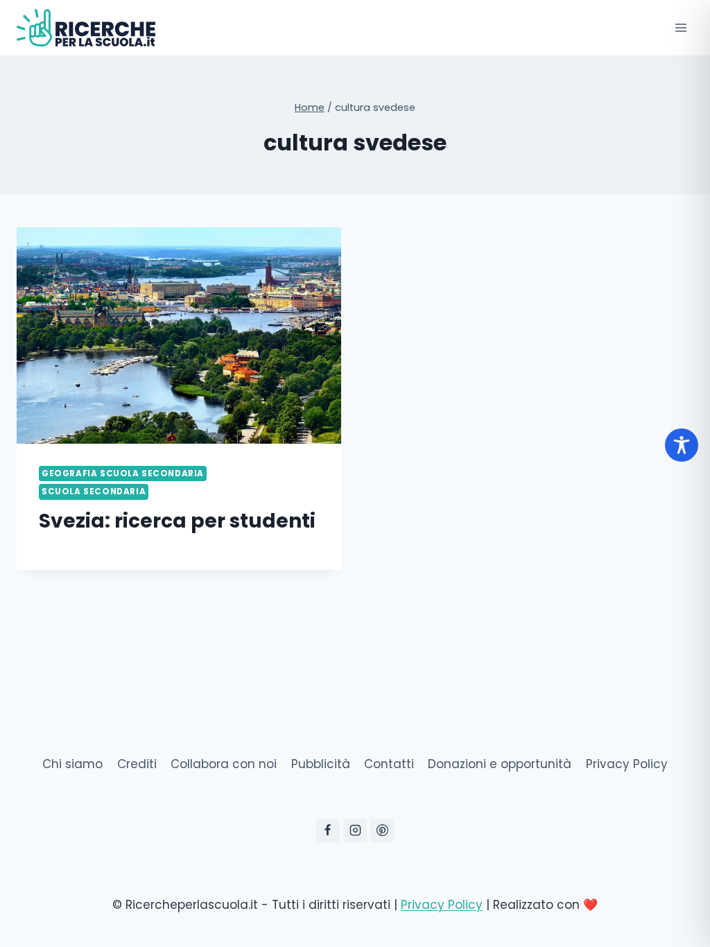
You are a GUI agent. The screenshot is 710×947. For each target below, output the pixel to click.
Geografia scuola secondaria (123, 473)
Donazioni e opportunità (499, 764)
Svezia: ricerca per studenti (177, 521)
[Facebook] (328, 830)
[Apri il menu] (680, 27)
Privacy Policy (627, 764)
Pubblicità (320, 764)
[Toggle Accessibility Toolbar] (682, 445)
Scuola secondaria (94, 491)
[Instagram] (355, 830)
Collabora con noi (224, 764)
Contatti (389, 764)
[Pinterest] (382, 830)
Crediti (137, 764)
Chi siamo (72, 764)
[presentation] (179, 335)
